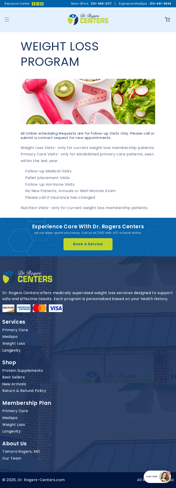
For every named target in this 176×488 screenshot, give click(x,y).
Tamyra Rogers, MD (21, 451)
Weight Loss (13, 343)
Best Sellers (13, 377)
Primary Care (15, 330)
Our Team (12, 458)
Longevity (11, 350)
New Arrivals (14, 384)
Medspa (10, 336)
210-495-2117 (101, 4)
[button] (7, 19)
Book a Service (88, 244)
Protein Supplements (22, 370)
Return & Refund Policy (24, 390)
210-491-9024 (160, 4)
